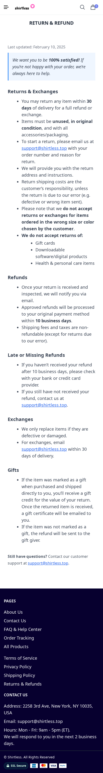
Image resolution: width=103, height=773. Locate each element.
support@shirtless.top (44, 148)
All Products (16, 646)
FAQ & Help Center (23, 629)
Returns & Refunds (23, 684)
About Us (13, 612)
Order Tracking (19, 638)
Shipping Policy (19, 675)
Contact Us (15, 620)
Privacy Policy (17, 666)
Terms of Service (20, 658)
